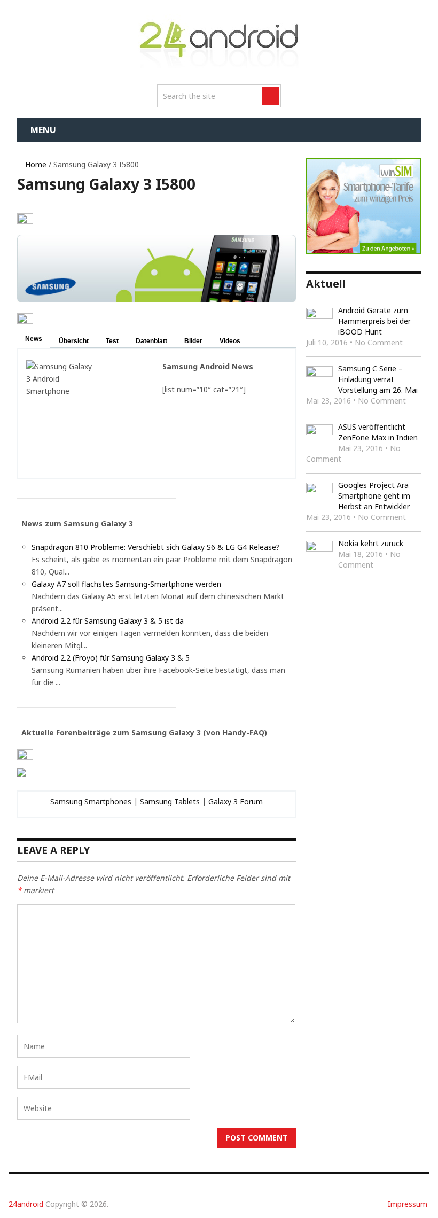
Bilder (193, 341)
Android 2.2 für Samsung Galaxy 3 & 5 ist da (108, 621)
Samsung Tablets (170, 801)
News (33, 339)
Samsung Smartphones (90, 801)
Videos (230, 341)
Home (34, 164)
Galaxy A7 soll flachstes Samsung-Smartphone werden (126, 584)
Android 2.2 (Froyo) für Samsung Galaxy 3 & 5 (111, 658)
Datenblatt (151, 341)
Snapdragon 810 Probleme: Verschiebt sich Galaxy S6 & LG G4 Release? (156, 547)
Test (112, 341)
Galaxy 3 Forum (235, 801)
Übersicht (74, 341)
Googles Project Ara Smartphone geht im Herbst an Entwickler (374, 495)
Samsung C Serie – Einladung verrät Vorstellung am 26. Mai (378, 379)
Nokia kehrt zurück (370, 543)
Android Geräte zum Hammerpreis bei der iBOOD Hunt (374, 321)
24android (26, 1204)
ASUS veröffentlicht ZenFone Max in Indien (378, 432)
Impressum (407, 1204)
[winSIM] (363, 251)
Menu (43, 130)
